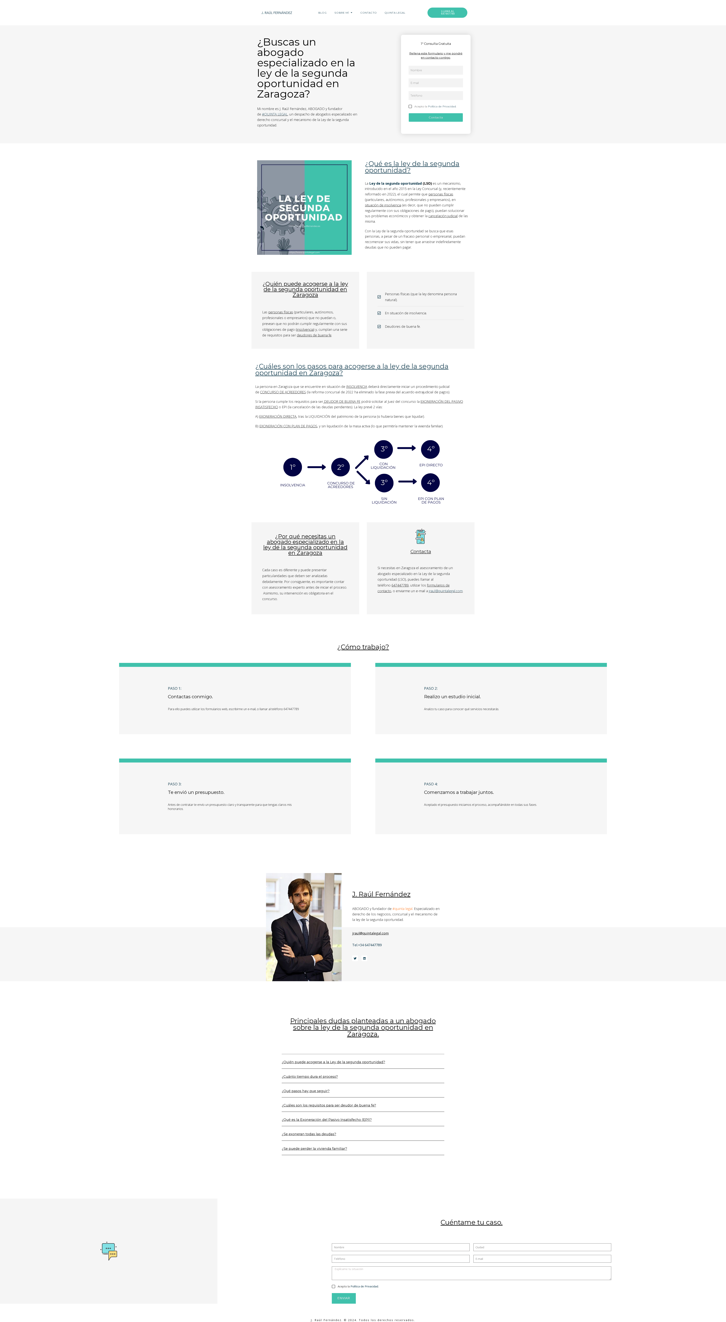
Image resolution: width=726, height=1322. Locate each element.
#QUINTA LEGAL (275, 114)
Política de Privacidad (442, 106)
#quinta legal (402, 908)
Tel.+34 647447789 (367, 945)
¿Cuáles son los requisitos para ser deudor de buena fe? (329, 1105)
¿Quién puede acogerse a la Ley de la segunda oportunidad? (333, 1062)
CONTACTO (368, 12)
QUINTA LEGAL (395, 12)
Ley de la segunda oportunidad (395, 183)
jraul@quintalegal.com (446, 591)
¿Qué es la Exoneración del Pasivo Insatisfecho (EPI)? (327, 1120)
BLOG (322, 12)
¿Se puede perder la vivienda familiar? (314, 1149)
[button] (363, 1064)
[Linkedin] (364, 958)
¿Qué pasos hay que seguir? (306, 1091)
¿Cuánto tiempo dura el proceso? (310, 1077)
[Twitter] (355, 958)
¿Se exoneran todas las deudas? (309, 1134)
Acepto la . (435, 106)
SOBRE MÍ (341, 12)
